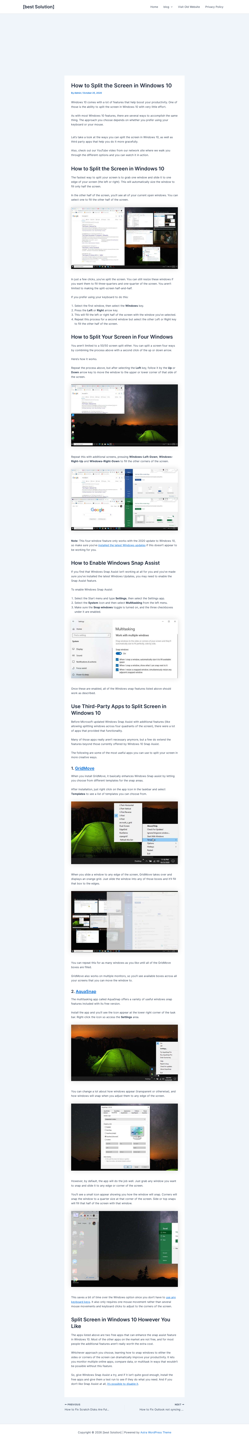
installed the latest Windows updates (122, 545)
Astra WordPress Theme (155, 1432)
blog (166, 6)
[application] (171, 7)
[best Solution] (38, 6)
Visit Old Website (189, 6)
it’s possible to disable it (122, 1383)
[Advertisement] (124, 39)
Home (154, 6)
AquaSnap (86, 991)
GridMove (84, 768)
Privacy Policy (214, 6)
